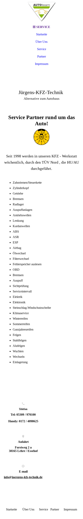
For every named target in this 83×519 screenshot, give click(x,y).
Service (41, 49)
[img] (41, 11)
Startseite (41, 34)
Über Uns (41, 41)
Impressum (41, 63)
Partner (41, 56)
